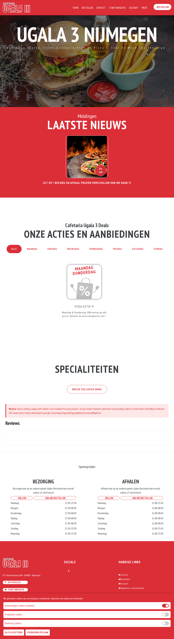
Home (76, 7)
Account (133, 7)
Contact (101, 7)
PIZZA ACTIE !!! (84, 306)
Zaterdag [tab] (138, 248)
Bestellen (87, 7)
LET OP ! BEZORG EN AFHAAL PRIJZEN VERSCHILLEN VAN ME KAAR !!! (87, 183)
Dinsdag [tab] (52, 248)
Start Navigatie (117, 7)
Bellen (21, 498)
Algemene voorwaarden (131, 588)
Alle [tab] (14, 248)
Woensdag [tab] (73, 248)
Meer (144, 7)
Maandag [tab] (32, 248)
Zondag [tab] (158, 248)
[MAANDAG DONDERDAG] (84, 281)
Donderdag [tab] (96, 248)
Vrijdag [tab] (117, 248)
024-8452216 (14, 582)
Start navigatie (15, 589)
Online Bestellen (55, 498)
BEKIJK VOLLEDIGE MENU (87, 389)
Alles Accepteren (13, 632)
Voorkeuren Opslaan (37, 632)
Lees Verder (87, 190)
